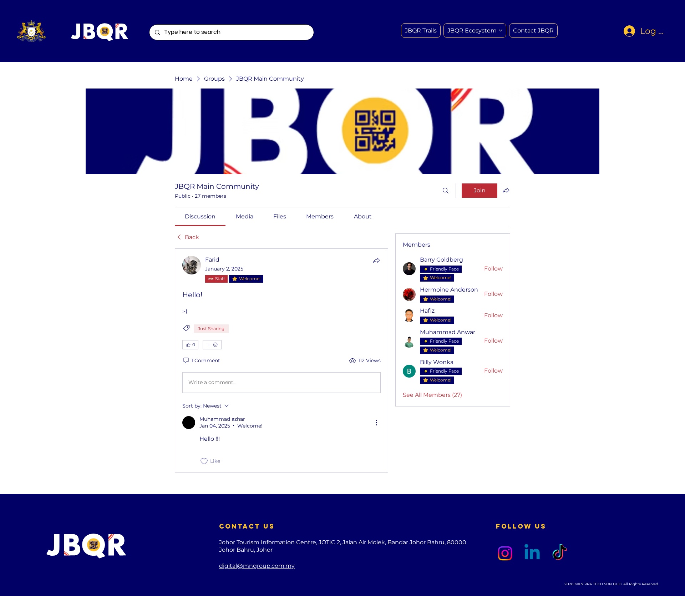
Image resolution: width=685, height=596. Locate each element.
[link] (200, 216)
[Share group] (506, 190)
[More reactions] (212, 344)
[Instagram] (505, 553)
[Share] (376, 260)
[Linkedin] (532, 553)
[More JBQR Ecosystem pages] (500, 30)
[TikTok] (559, 553)
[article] (281, 360)
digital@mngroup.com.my (257, 565)
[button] (533, 30)
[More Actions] (376, 422)
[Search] (445, 190)
